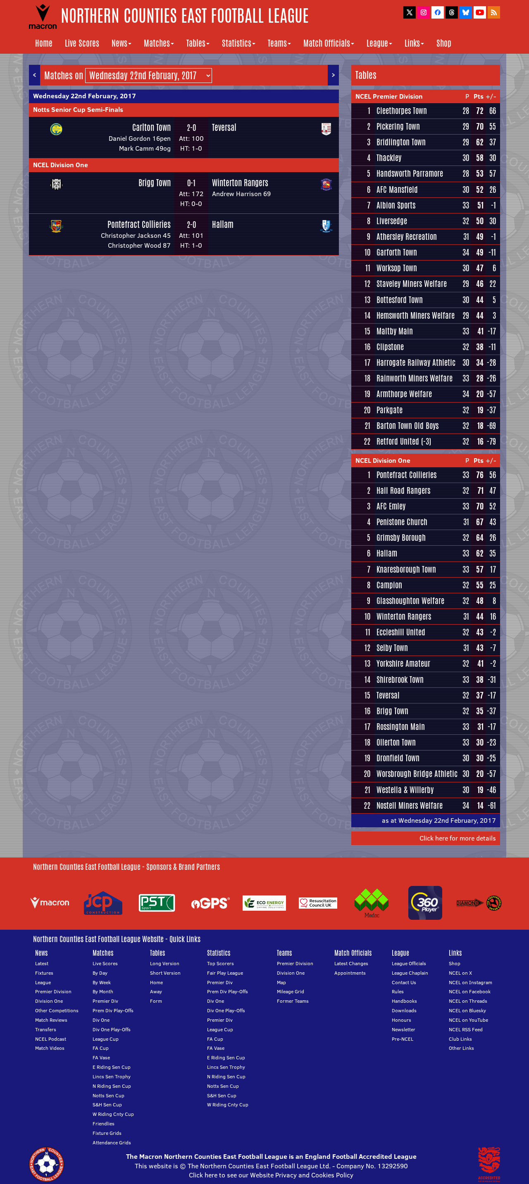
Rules (398, 991)
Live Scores (82, 43)
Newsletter (403, 1029)
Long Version (164, 963)
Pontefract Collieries (139, 224)
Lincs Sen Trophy (112, 1076)
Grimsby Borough (401, 537)
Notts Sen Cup (108, 1095)
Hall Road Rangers (403, 490)
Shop (443, 43)
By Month (103, 991)
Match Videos (49, 1047)
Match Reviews (51, 1019)
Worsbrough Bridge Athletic (417, 773)
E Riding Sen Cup (112, 1066)
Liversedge (391, 221)
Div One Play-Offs (112, 1029)
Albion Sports (395, 205)
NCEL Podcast (50, 1038)
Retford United (397, 441)
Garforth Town (396, 252)
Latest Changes (351, 963)
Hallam (223, 224)
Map (281, 982)
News (119, 43)
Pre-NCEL (402, 1038)
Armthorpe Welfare (404, 394)
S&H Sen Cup (107, 1104)
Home (43, 43)
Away (156, 991)
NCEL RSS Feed (466, 1029)
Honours (401, 1019)
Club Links (460, 1038)
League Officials (409, 963)
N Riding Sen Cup (112, 1085)
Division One (49, 1000)
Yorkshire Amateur (403, 663)
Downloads (404, 1010)
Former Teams (293, 1000)
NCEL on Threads (468, 1000)
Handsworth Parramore (409, 173)
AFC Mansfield (397, 189)
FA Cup (101, 1047)
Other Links (461, 1047)
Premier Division (53, 991)
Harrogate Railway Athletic (415, 362)
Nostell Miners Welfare (409, 805)
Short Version (165, 972)
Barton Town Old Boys (407, 425)
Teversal (224, 127)
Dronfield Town (397, 758)
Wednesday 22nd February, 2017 (84, 95)
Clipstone (390, 347)
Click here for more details (457, 838)
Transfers (45, 1029)
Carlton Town (151, 127)
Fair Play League (225, 972)
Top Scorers (220, 963)
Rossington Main (400, 726)
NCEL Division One (60, 164)
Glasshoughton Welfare (410, 600)
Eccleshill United (400, 632)
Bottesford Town (399, 299)
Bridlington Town (401, 142)
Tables (195, 43)
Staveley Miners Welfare (411, 283)
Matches (157, 43)
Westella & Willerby (405, 790)
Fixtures (44, 972)
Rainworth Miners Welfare (414, 378)
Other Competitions (57, 1010)
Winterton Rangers (240, 183)
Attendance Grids (112, 1142)
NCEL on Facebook (470, 991)
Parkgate (389, 410)
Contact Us (404, 982)
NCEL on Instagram (470, 982)
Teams (277, 43)
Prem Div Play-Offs (113, 1010)
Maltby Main (394, 331)
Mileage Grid (290, 991)
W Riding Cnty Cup (113, 1114)
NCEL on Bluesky (467, 1010)
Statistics (236, 43)
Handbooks (404, 1000)
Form (156, 1000)
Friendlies (103, 1123)
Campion (389, 585)
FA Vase (101, 1057)
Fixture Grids (107, 1133)
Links (412, 43)
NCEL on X (460, 972)
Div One (101, 1019)
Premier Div (105, 1000)
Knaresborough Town (406, 569)
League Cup (106, 1038)
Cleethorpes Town (401, 110)
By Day (100, 972)
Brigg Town (154, 183)
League (377, 43)
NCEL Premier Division (389, 96)
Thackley (388, 157)
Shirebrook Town (400, 679)
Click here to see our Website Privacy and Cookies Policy (271, 1174)
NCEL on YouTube (468, 1019)
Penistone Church (401, 522)
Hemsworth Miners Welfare (415, 315)
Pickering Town (398, 126)
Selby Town (392, 648)
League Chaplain (410, 972)
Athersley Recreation (406, 236)
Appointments (350, 972)
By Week (102, 982)
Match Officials (326, 43)
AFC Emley (390, 506)
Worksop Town (396, 268)
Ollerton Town (396, 742)
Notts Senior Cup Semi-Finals (78, 109)
